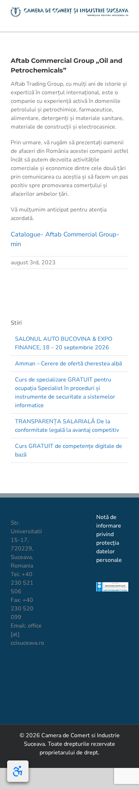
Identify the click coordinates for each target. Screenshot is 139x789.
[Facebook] (14, 669)
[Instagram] (38, 669)
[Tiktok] (26, 669)
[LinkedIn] (14, 683)
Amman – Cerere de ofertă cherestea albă (68, 364)
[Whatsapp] (26, 683)
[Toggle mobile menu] (125, 21)
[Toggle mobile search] (112, 21)
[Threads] (38, 683)
